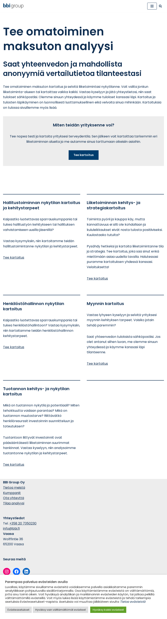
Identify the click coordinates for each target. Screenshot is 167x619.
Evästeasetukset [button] (18, 610)
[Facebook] (16, 571)
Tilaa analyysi (13, 503)
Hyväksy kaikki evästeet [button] (108, 610)
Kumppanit (12, 493)
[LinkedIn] (26, 571)
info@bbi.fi (11, 528)
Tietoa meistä (14, 487)
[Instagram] (6, 571)
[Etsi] (160, 6)
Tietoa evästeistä (132, 602)
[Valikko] (152, 6)
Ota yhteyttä (13, 498)
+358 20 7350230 (22, 523)
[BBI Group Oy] (14, 6)
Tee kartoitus (13, 257)
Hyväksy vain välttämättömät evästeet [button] (60, 610)
